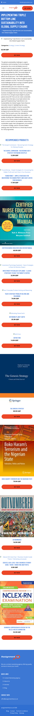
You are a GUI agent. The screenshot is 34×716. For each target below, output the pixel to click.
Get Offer (27, 8)
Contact (12, 711)
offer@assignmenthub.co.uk (26, 2)
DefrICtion (17, 338)
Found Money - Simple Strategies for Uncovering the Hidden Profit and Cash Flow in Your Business (17, 178)
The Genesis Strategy (17, 409)
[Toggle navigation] (3, 8)
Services (6, 684)
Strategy (11, 45)
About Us (7, 681)
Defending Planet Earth (17, 317)
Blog (5, 688)
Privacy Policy (14, 713)
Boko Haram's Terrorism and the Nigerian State (17, 479)
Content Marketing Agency (12, 678)
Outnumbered (17, 540)
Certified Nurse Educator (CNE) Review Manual (17, 248)
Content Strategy (20, 45)
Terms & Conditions (22, 711)
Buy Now (17, 55)
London (4, 2)
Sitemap (21, 713)
